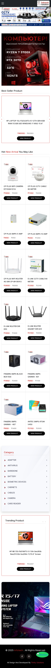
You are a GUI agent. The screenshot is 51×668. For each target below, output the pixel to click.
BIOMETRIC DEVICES (17, 482)
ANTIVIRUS (13, 465)
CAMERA (11, 498)
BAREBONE (13, 471)
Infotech (18, 650)
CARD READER (14, 503)
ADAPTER (12, 460)
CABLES (11, 493)
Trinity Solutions (37, 662)
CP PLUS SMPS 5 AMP (13, 234)
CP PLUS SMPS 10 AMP (37, 234)
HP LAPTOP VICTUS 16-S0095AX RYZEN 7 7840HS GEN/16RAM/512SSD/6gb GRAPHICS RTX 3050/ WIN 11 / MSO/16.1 (25, 123)
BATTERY (12, 476)
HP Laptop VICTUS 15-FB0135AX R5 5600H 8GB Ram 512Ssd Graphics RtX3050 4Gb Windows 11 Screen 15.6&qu (25, 554)
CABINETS (12, 487)
